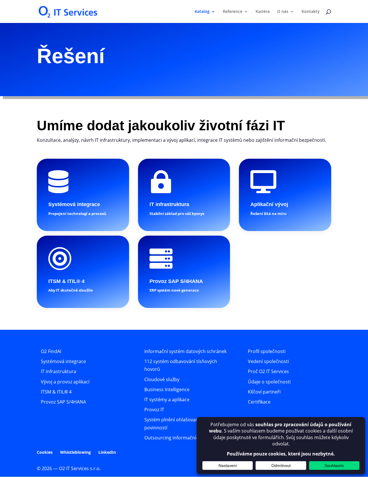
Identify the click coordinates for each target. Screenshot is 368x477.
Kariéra (263, 11)
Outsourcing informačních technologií (185, 438)
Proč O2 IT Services (268, 371)
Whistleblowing (75, 452)
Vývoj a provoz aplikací (65, 382)
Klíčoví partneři (264, 392)
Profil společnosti (266, 351)
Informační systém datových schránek (185, 351)
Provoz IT (154, 409)
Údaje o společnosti (269, 382)
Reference (232, 11)
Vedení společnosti (268, 361)
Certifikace (259, 402)
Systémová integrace (63, 361)
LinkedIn (107, 452)
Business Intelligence (166, 389)
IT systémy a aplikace (166, 399)
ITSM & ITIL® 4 (56, 392)
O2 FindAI (51, 351)
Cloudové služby (161, 379)
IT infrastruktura (58, 371)
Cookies (45, 452)
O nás (282, 11)
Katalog (202, 11)
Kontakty (311, 11)
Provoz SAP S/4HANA (63, 402)
